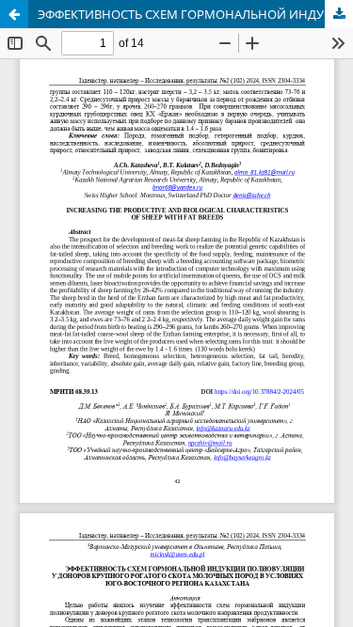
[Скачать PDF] (339, 14)
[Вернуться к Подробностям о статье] (14, 14)
